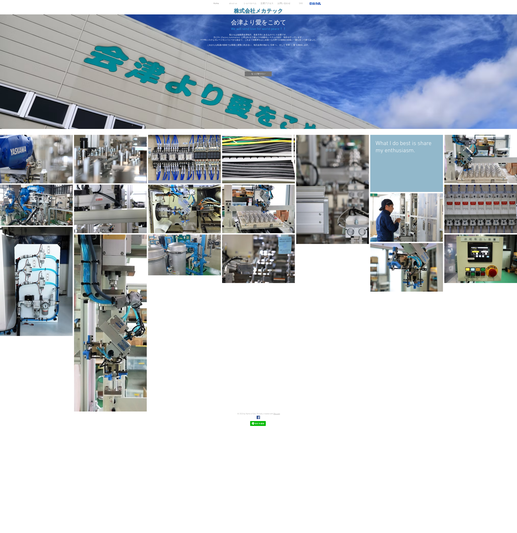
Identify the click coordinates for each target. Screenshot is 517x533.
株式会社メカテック (258, 11)
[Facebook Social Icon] (258, 417)
